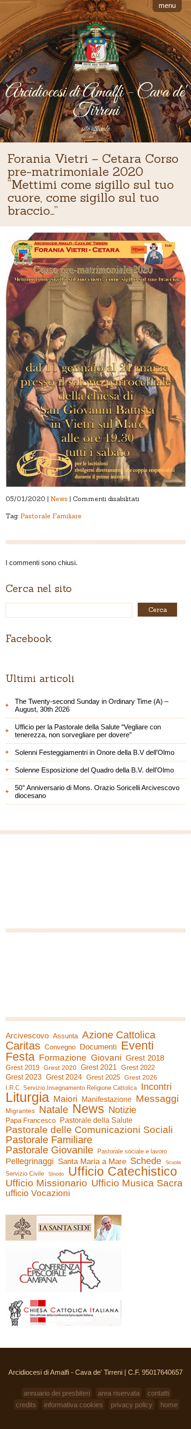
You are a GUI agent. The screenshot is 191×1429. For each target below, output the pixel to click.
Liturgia (27, 1097)
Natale (53, 1109)
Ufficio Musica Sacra (137, 1183)
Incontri (156, 1086)
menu (167, 5)
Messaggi (157, 1098)
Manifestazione (107, 1099)
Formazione (63, 1057)
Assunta (65, 1036)
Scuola (173, 1162)
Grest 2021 (99, 1067)
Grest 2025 (103, 1077)
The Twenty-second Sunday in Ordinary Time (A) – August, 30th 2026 (91, 705)
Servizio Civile (25, 1173)
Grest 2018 (145, 1058)
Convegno (60, 1047)
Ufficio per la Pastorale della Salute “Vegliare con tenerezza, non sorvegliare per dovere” (88, 731)
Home (169, 1405)
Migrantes (20, 1110)
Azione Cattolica (118, 1035)
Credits (26, 1405)
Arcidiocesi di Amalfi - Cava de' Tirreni (95, 101)
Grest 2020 (60, 1067)
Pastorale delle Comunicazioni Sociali (89, 1129)
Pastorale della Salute (96, 1120)
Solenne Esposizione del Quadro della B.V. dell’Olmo (94, 770)
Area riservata (119, 1393)
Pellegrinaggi (30, 1161)
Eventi (137, 1045)
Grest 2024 (64, 1077)
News (59, 499)
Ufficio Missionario (46, 1183)
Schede (145, 1160)
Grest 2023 (24, 1077)
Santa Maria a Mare (92, 1161)
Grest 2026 (140, 1077)
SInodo (56, 1174)
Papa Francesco (31, 1120)
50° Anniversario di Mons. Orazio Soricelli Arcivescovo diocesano (97, 791)
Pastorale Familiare (51, 516)
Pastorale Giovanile (49, 1150)
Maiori (65, 1099)
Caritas (23, 1045)
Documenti (98, 1046)
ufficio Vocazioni (38, 1193)
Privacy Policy (132, 1405)
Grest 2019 (22, 1067)
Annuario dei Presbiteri (57, 1393)
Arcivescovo (27, 1035)
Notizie (122, 1109)
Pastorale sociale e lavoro (132, 1151)
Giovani (106, 1057)
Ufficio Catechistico (122, 1171)
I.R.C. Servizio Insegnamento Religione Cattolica (71, 1087)
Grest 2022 (138, 1067)
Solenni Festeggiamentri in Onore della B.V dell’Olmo (94, 752)
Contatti (158, 1393)
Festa (20, 1056)
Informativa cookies (73, 1405)
